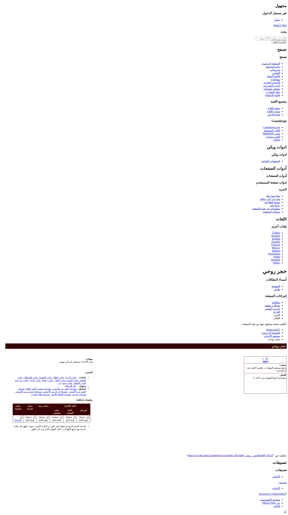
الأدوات (276, 488)
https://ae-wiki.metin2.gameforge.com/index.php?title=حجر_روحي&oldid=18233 (230, 455)
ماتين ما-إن (35, 380)
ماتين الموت (72, 380)
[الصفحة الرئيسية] (273, 329)
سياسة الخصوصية (270, 499)
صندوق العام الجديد (40, 394)
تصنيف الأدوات (272, 336)
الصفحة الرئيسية (271, 332)
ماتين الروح (70, 377)
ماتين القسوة (45, 377)
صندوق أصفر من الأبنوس (64, 388)
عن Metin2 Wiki (271, 503)
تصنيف (283, 482)
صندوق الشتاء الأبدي (61, 394)
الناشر (276, 506)
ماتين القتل (59, 380)
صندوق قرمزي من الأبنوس (29, 391)
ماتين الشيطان (31, 377)
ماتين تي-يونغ (21, 380)
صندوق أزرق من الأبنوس (55, 391)
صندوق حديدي (79, 394)
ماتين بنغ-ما (47, 380)
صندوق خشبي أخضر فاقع (38, 388)
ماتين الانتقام (80, 383)
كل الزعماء (70, 386)
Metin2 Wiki (280, 25)
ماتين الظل (58, 377)
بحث (284, 31)
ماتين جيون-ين (65, 383)
